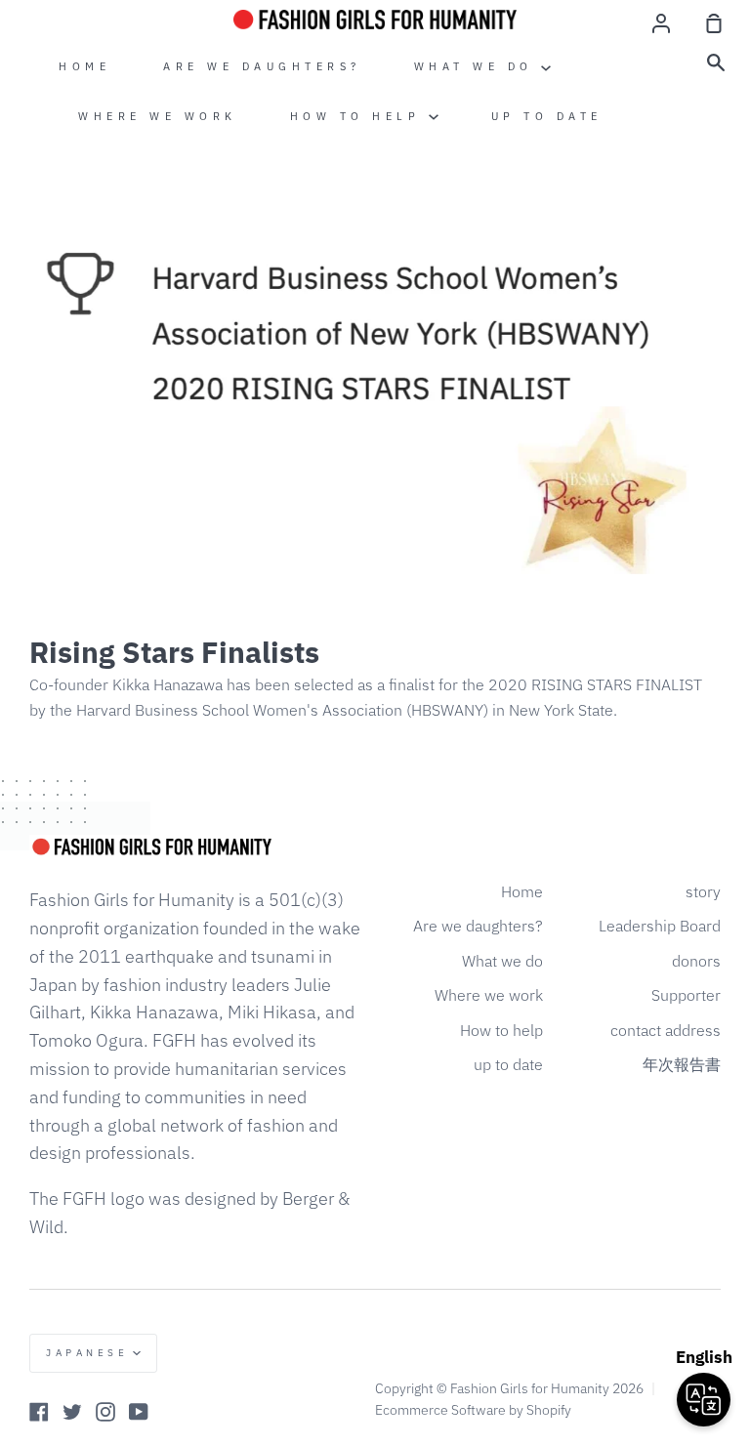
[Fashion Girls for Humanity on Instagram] (105, 1412)
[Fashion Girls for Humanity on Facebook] (39, 1412)
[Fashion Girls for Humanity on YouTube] (138, 1412)
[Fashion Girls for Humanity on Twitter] (72, 1412)
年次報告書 (682, 1064)
